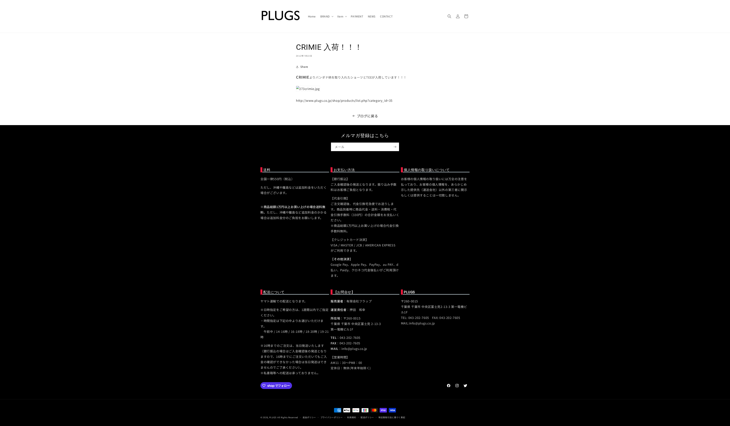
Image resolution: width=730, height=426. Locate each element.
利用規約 (351, 417)
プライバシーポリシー (332, 417)
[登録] (395, 146)
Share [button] (304, 67)
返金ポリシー (309, 417)
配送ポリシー (367, 417)
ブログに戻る (367, 115)
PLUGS (273, 417)
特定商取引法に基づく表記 (391, 417)
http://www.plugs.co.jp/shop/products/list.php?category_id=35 (344, 100)
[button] (326, 16)
